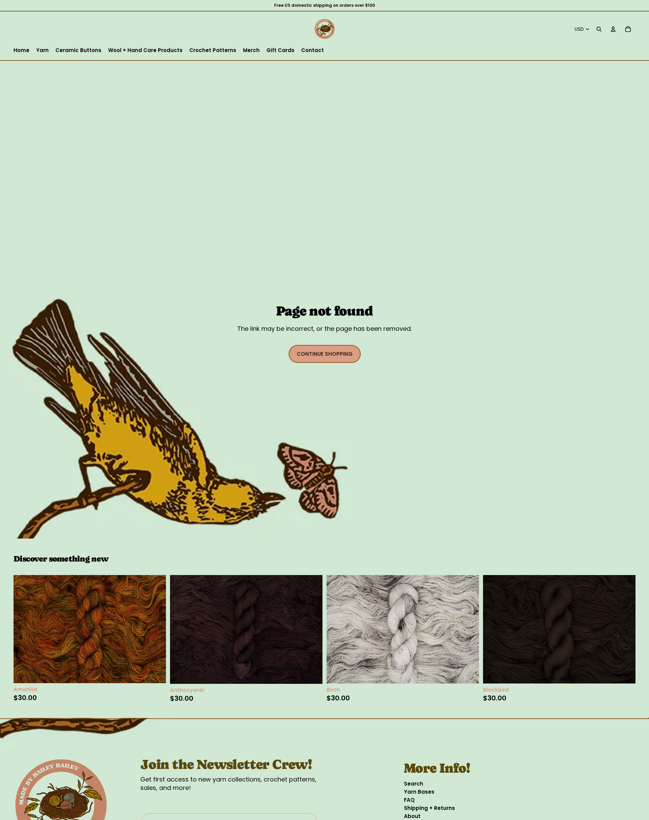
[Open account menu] (613, 29)
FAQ (409, 799)
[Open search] (599, 29)
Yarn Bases (419, 791)
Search (413, 783)
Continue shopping (325, 353)
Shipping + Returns (429, 808)
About (412, 816)
